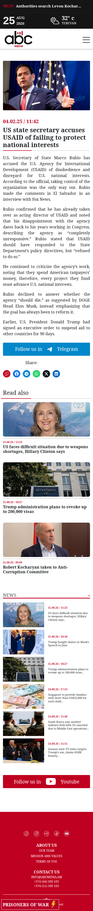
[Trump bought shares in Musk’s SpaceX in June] (23, 642)
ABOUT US (46, 845)
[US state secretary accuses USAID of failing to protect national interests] (46, 89)
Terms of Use (46, 861)
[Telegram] (46, 833)
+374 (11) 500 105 (46, 886)
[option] (46, 6)
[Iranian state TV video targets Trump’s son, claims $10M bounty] (23, 750)
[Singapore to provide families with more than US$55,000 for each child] (23, 696)
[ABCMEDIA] (18, 38)
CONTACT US (47, 872)
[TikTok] (56, 833)
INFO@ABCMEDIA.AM (46, 877)
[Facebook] (26, 833)
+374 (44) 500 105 (46, 881)
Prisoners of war (27, 905)
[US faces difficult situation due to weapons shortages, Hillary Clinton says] (46, 419)
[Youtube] (66, 833)
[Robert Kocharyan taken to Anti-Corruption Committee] (46, 540)
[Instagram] (36, 833)
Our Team (46, 850)
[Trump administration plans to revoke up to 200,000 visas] (46, 479)
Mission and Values (46, 856)
